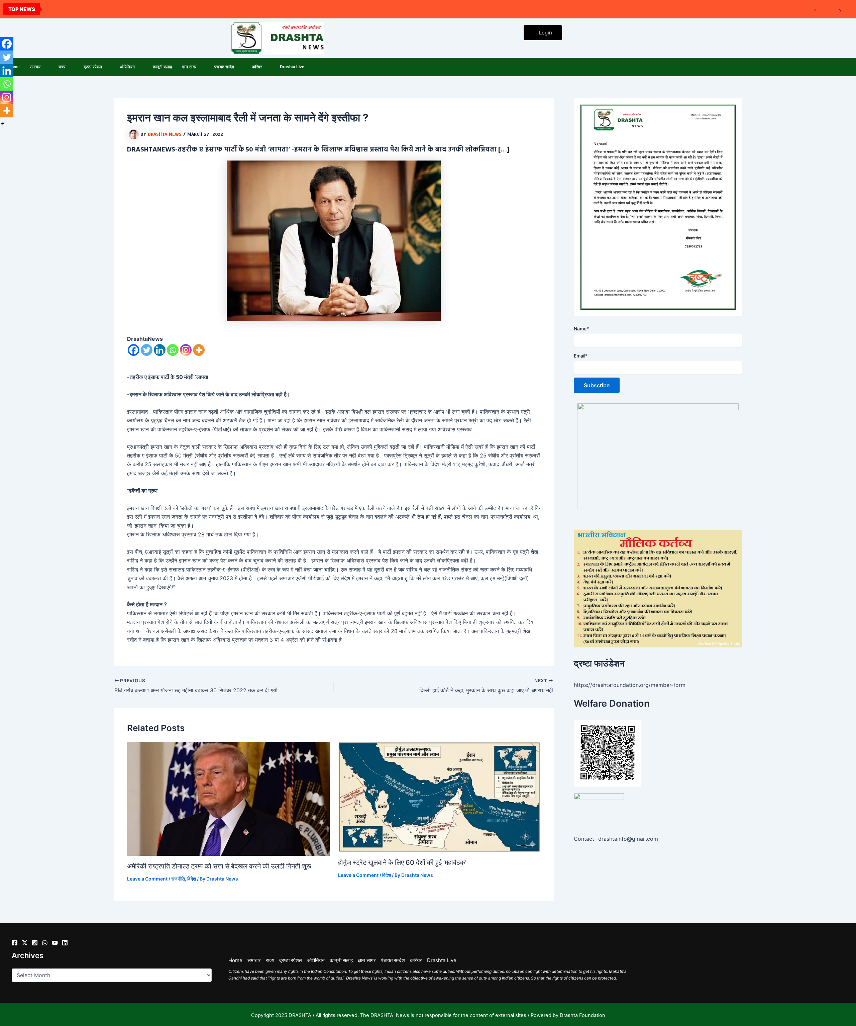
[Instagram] (186, 350)
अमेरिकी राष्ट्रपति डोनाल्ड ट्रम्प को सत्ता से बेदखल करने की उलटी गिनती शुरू (219, 866)
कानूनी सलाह (162, 67)
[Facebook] (133, 350)
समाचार (35, 67)
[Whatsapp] (173, 350)
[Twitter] (146, 350)
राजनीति (178, 879)
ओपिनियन (127, 67)
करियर (257, 67)
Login (545, 32)
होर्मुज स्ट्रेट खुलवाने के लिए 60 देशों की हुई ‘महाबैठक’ (402, 862)
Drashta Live (292, 67)
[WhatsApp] (45, 943)
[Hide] (2, 123)
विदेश (191, 879)
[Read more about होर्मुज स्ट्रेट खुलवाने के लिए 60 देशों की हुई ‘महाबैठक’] (439, 796)
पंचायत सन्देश (224, 67)
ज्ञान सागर (189, 67)
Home (235, 960)
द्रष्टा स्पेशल (93, 67)
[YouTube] (55, 943)
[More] (199, 350)
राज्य (62, 67)
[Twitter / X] (25, 943)
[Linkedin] (160, 350)
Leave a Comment (147, 879)
